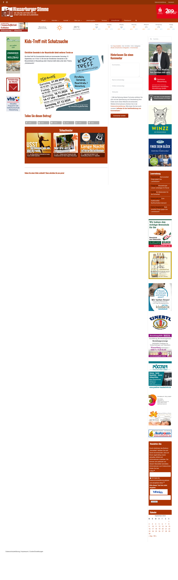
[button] (136, 20)
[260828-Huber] (65, 134)
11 (156, 526)
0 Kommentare (134, 47)
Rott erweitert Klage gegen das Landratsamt (160, 179)
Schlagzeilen (125, 47)
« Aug (150, 536)
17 (153, 529)
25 (156, 531)
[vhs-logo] (13, 97)
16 (149, 529)
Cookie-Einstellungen (36, 551)
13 (163, 526)
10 (153, 526)
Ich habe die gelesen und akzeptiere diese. (159, 480)
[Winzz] (160, 106)
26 (159, 531)
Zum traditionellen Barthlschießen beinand (158, 201)
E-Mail (152, 471)
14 (166, 526)
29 (169, 531)
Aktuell (112, 47)
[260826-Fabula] (92, 134)
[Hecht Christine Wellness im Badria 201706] (160, 412)
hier (157, 468)
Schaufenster (118, 47)
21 (166, 529)
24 (153, 531)
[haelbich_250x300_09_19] (160, 220)
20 (163, 529)
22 (169, 529)
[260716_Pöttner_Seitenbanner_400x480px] (160, 362)
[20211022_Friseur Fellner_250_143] (160, 394)
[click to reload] (159, 492)
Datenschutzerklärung (157, 480)
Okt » (155, 536)
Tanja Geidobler (117, 46)
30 (149, 534)
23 (149, 531)
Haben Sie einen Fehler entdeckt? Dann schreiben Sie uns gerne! (44, 173)
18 (156, 529)
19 (159, 529)
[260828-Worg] (39, 134)
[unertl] (160, 316)
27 (163, 531)
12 (159, 526)
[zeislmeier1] (160, 431)
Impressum (24, 551)
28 (166, 531)
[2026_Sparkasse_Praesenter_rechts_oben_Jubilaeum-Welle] (167, 5)
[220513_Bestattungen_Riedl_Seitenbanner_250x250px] (160, 335)
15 (169, 526)
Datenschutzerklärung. (118, 106)
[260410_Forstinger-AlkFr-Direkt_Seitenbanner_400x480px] (160, 252)
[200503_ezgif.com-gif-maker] (160, 284)
